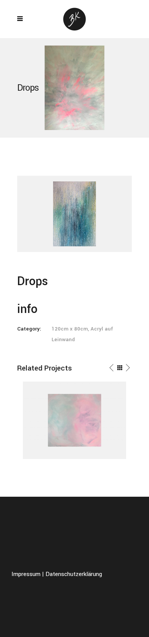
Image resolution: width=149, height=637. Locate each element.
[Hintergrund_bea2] (74, 213)
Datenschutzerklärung (73, 574)
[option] (74, 420)
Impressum (25, 574)
